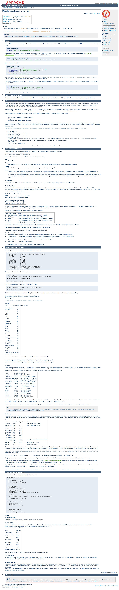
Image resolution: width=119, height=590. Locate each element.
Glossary (111, 3)
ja (99, 13)
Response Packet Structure (109, 30)
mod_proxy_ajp (45, 31)
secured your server (29, 36)
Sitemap (116, 3)
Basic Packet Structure (108, 26)
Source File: (6, 21)
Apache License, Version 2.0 (18, 587)
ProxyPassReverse (20, 77)
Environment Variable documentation (108, 51)
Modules (97, 3)
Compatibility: (7, 23)
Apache (4, 7)
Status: (5, 18)
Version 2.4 (25, 7)
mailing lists (95, 581)
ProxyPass (88, 53)
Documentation (18, 7)
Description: (6, 16)
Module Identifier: (8, 19)
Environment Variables (108, 23)
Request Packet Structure (109, 28)
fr (97, 13)
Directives (102, 3)
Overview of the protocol (109, 25)
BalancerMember (9, 55)
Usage (104, 21)
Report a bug (106, 44)
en (95, 13)
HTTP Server (10, 7)
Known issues (106, 42)
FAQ (107, 3)
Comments (106, 53)
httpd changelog (107, 40)
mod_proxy (28, 16)
